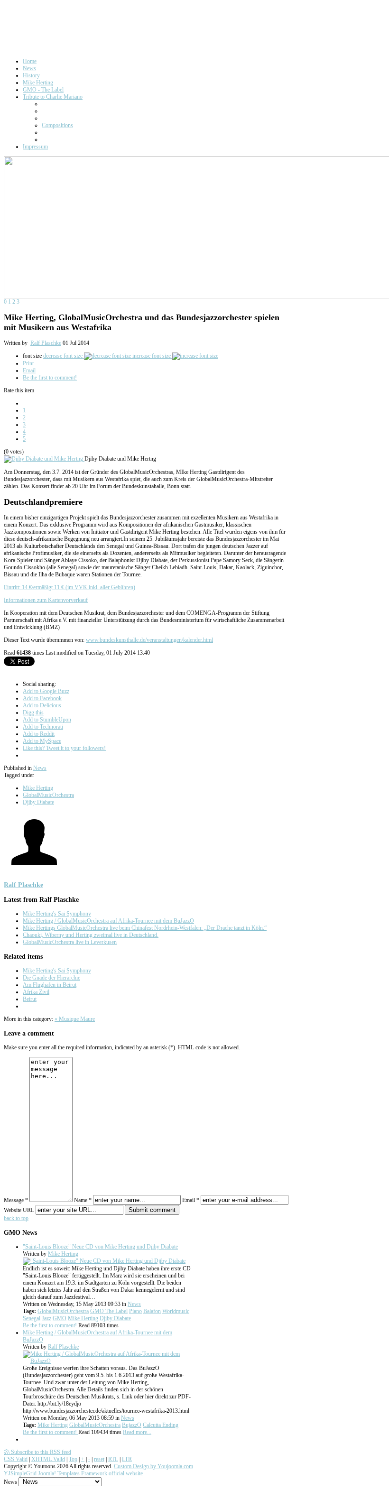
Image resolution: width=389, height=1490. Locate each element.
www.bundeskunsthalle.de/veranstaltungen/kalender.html (149, 640)
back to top (16, 1218)
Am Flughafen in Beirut (49, 984)
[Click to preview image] (44, 458)
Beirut (30, 999)
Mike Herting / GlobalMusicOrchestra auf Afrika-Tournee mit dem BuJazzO (108, 920)
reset (99, 1459)
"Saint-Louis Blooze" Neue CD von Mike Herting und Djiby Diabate (100, 1246)
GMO (59, 1318)
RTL (113, 1459)
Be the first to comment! (50, 377)
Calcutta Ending (160, 1425)
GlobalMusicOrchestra (48, 795)
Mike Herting (38, 788)
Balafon (152, 1311)
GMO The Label (109, 1311)
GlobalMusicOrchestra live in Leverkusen (70, 942)
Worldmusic (175, 1311)
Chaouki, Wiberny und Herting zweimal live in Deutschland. (90, 935)
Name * (83, 1200)
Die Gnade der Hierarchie (51, 977)
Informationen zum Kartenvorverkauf (46, 600)
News (39, 768)
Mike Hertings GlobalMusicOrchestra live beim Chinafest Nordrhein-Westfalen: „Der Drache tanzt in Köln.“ (145, 928)
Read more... (137, 1432)
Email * (190, 1200)
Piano (135, 1311)
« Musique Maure (75, 1019)
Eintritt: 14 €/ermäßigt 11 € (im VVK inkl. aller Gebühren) (69, 587)
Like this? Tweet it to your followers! (64, 748)
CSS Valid (16, 1459)
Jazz (46, 1318)
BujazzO (131, 1425)
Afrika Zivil (36, 992)
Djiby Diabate (38, 802)
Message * (16, 1200)
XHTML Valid (48, 1459)
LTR (127, 1459)
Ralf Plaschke (45, 343)
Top (73, 1459)
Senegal (31, 1318)
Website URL (19, 1210)
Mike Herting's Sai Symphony (57, 913)
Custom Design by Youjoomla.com (153, 1466)
